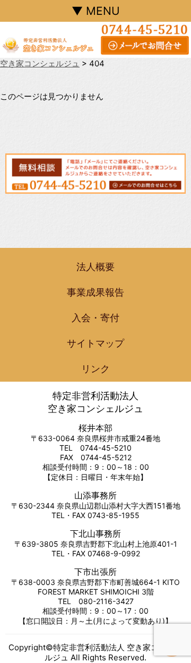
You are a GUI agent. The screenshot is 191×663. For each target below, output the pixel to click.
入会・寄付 (95, 317)
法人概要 (95, 266)
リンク (95, 368)
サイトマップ (95, 343)
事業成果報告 (95, 292)
